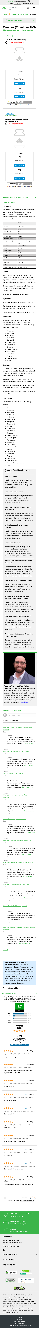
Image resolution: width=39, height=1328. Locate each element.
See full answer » (29, 743)
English (19, 1319)
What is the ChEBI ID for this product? (15, 906)
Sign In (10, 1)
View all (5, 950)
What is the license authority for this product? (17, 841)
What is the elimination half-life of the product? (18, 862)
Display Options (13, 1200)
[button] (19, 104)
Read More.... (24, 702)
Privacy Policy (19, 1323)
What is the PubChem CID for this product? (16, 884)
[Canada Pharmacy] (10, 8)
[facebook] (4, 1249)
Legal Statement (19, 1321)
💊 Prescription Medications (18, 14)
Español (19, 1317)
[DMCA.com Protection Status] (19, 1287)
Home (5, 14)
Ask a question (27, 30)
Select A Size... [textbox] (19, 79)
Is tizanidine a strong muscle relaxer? (14, 819)
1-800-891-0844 (14, 1240)
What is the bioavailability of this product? (16, 751)
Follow (4, 732)
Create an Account (20, 1)
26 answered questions (11, 30)
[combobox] (19, 79)
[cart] (29, 1)
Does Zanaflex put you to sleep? (13, 773)
